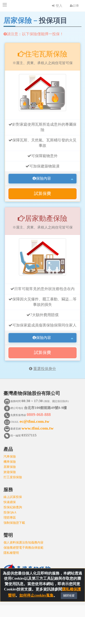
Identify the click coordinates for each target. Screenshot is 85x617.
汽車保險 (10, 456)
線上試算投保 (13, 497)
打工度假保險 (13, 477)
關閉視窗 (69, 595)
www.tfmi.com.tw (37, 428)
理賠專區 (10, 517)
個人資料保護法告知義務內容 (23, 542)
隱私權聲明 (11, 553)
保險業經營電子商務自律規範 (23, 547)
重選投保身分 (44, 369)
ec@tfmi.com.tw (34, 421)
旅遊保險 (10, 472)
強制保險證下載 (14, 522)
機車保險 (10, 461)
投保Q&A (10, 512)
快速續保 (10, 502)
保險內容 (43, 178)
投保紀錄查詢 (13, 507)
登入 (58, 6)
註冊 (76, 5)
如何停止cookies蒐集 (36, 595)
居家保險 (10, 467)
